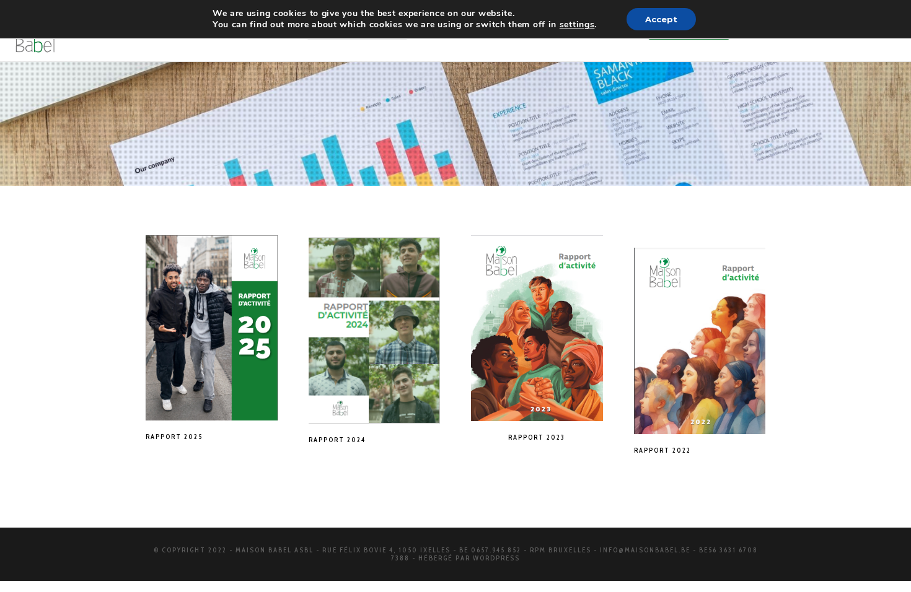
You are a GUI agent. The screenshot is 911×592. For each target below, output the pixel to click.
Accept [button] (661, 19)
